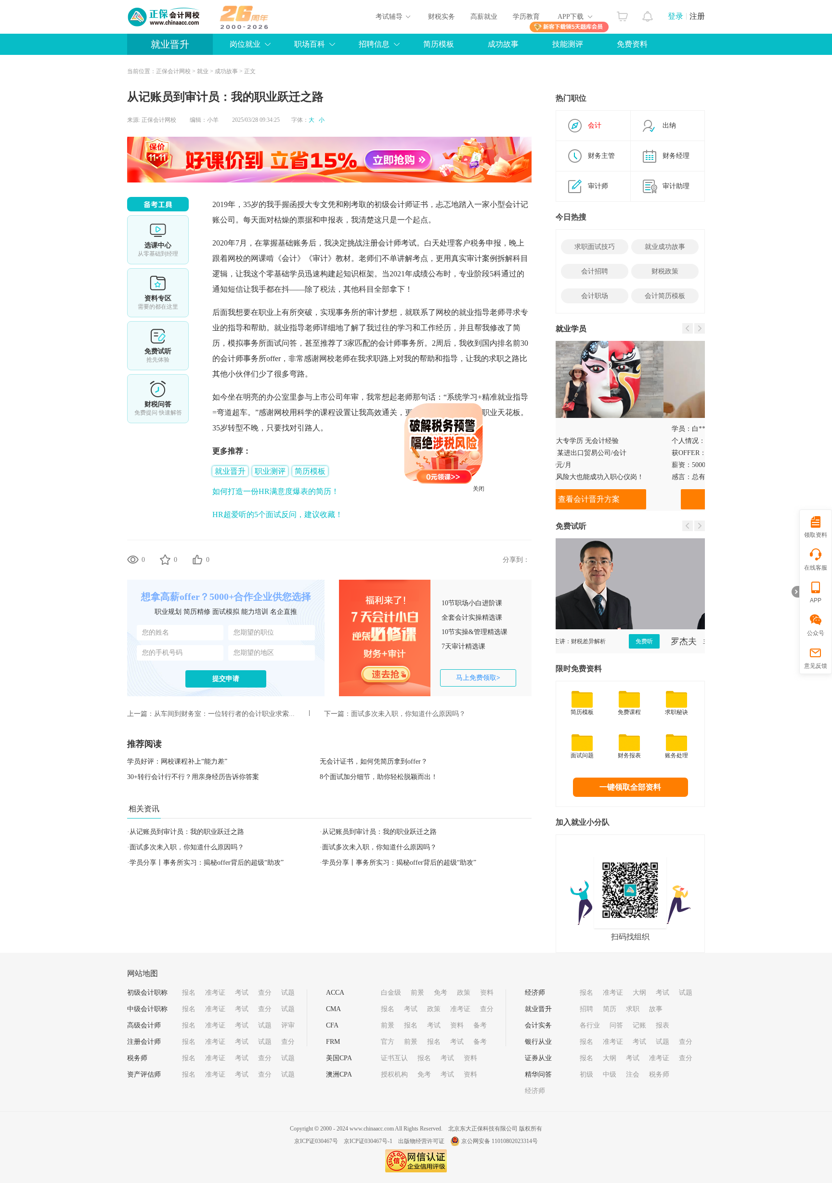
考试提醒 (158, 399)
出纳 (669, 125)
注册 (697, 16)
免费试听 (158, 346)
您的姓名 (155, 632)
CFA (332, 1025)
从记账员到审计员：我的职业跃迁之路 (187, 831)
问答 (616, 1025)
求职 (632, 1009)
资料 (487, 992)
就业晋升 (170, 44)
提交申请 (225, 678)
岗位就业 (245, 44)
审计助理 (676, 186)
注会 (632, 1074)
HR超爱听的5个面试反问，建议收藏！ (277, 514)
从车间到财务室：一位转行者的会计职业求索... (224, 713)
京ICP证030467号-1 (368, 1141)
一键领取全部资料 (630, 787)
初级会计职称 (147, 992)
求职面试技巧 (594, 246)
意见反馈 (815, 666)
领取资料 (815, 535)
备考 (480, 1025)
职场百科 (309, 44)
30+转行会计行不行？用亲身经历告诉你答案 (193, 776)
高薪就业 (483, 16)
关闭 (504, 514)
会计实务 (538, 1025)
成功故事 (503, 44)
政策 (463, 992)
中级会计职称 (147, 1009)
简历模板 (438, 44)
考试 (241, 992)
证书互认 (394, 1058)
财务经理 (676, 155)
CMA (333, 1009)
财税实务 (441, 16)
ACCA (335, 992)
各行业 (590, 1025)
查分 (265, 992)
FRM (333, 1041)
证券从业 (538, 1058)
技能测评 (567, 44)
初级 (586, 1074)
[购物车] (622, 14)
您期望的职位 (254, 632)
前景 (417, 992)
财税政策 (664, 271)
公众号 (815, 633)
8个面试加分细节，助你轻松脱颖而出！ (379, 776)
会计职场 (594, 295)
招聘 (586, 1009)
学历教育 (526, 16)
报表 (662, 1025)
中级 (609, 1074)
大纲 (639, 992)
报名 (188, 992)
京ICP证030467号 (316, 1141)
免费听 (684, 641)
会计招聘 (594, 271)
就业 (202, 71)
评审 (288, 1025)
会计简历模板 (665, 295)
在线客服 (815, 567)
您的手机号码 (162, 652)
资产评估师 (144, 1074)
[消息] (647, 14)
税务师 (137, 1058)
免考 (440, 992)
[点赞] (197, 559)
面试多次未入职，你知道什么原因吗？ (408, 713)
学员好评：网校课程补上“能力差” (177, 761)
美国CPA (339, 1058)
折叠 (795, 592)
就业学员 (571, 329)
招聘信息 (374, 44)
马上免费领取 (478, 677)
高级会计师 (144, 1025)
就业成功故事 (665, 246)
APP (815, 600)
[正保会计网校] (164, 17)
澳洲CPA (339, 1074)
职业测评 (270, 471)
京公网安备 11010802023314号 (499, 1141)
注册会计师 (144, 1041)
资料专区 (158, 293)
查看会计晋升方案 (630, 499)
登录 (675, 16)
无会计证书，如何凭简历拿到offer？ (374, 761)
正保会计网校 (173, 71)
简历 (609, 1009)
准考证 (215, 992)
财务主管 (601, 155)
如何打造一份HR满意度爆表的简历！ (275, 491)
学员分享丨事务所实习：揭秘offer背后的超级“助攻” (207, 862)
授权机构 (394, 1074)
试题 (288, 992)
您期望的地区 (254, 652)
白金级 (391, 992)
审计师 (598, 186)
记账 (639, 1025)
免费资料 (632, 44)
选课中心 (158, 240)
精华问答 (538, 1074)
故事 (656, 1009)
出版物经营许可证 (421, 1141)
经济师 (535, 992)
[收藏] (165, 559)
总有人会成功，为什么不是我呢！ (634, 477)
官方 (387, 1041)
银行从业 (538, 1041)
